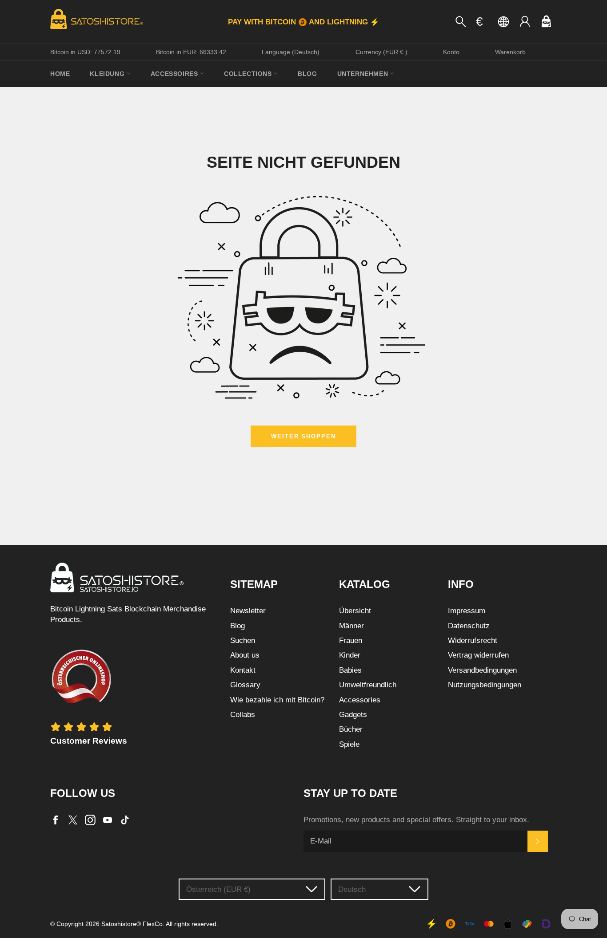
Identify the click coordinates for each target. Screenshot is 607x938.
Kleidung (108, 73)
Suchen (242, 640)
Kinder (349, 655)
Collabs (242, 714)
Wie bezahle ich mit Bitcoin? (277, 700)
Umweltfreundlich (367, 685)
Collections (249, 73)
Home (60, 73)
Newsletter (248, 611)
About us (245, 655)
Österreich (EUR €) (218, 889)
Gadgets (353, 714)
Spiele (349, 744)
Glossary (245, 685)
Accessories (359, 700)
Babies (350, 670)
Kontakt (243, 670)
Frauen (350, 640)
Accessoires (175, 73)
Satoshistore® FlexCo (132, 924)
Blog (307, 73)
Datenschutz (469, 626)
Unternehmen (363, 73)
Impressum (466, 611)
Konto (451, 51)
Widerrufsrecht (472, 640)
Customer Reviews (88, 740)
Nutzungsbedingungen (484, 685)
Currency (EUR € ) (381, 51)
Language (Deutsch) (290, 51)
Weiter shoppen (303, 436)
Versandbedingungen (482, 670)
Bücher (351, 729)
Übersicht (355, 611)
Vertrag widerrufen (478, 655)
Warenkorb (510, 51)
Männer (351, 626)
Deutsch (352, 889)
